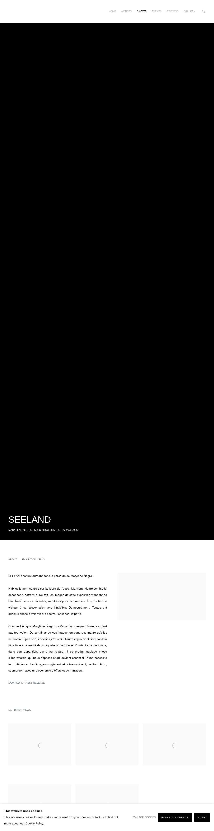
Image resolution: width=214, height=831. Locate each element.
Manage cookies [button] (144, 817)
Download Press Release (26, 682)
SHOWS (141, 11)
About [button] (12, 559)
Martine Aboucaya (14, 12)
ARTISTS (126, 11)
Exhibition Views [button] (33, 559)
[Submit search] (204, 11)
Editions (172, 11)
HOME (112, 11)
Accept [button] (202, 817)
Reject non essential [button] (175, 817)
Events (157, 11)
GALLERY (189, 11)
